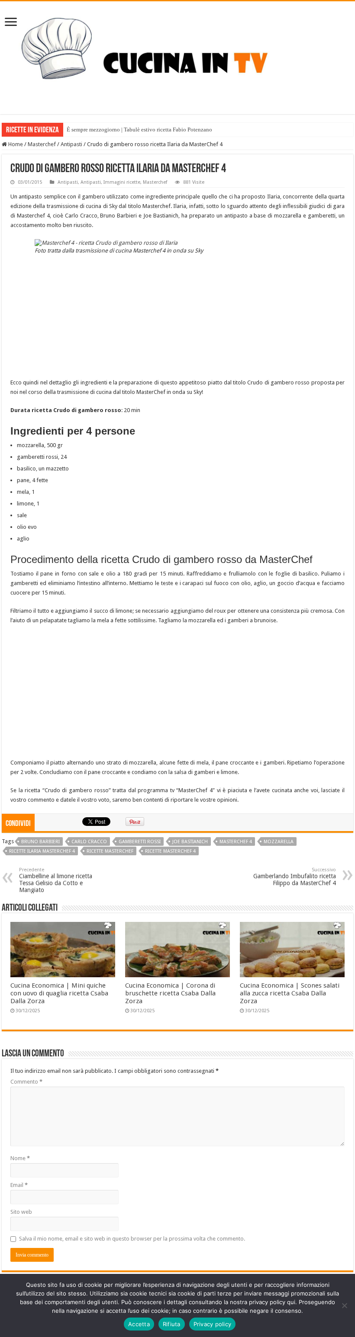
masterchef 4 (235, 841)
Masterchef (42, 144)
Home (15, 144)
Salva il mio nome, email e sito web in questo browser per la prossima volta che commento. (132, 1238)
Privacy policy (213, 1324)
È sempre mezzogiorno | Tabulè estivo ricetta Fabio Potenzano (139, 129)
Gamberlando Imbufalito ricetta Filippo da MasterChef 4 (294, 876)
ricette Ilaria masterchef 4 (42, 851)
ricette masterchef (110, 851)
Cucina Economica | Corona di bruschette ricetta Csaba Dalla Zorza (170, 993)
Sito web (21, 1212)
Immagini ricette (121, 182)
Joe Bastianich (190, 841)
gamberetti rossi (140, 841)
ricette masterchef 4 (170, 851)
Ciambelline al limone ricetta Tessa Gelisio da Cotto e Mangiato (55, 880)
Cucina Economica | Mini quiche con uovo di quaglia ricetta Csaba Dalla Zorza (59, 993)
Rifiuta (172, 1324)
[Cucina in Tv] (177, 56)
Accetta (139, 1324)
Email (19, 1185)
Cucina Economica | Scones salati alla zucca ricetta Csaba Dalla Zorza (289, 993)
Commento (26, 1081)
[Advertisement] (177, 317)
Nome (20, 1158)
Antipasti (71, 144)
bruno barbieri (40, 841)
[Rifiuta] (344, 1305)
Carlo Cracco (89, 841)
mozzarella (279, 841)
